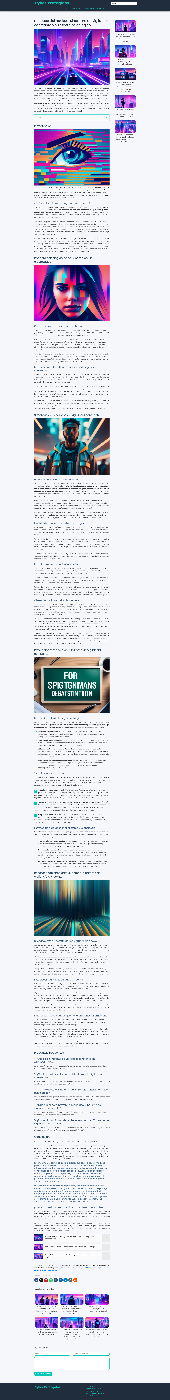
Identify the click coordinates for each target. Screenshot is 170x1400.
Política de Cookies (92, 1391)
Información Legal (91, 1386)
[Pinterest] (46, 1280)
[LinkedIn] (61, 1280)
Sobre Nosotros (89, 9)
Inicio (68, 9)
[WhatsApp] (51, 1280)
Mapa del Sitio (90, 1396)
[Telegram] (65, 1280)
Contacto (100, 9)
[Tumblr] (56, 1280)
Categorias (76, 9)
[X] (41, 1280)
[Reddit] (75, 1280)
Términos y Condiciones (93, 1389)
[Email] (70, 1280)
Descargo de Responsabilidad (95, 1393)
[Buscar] (135, 3)
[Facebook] (36, 1280)
